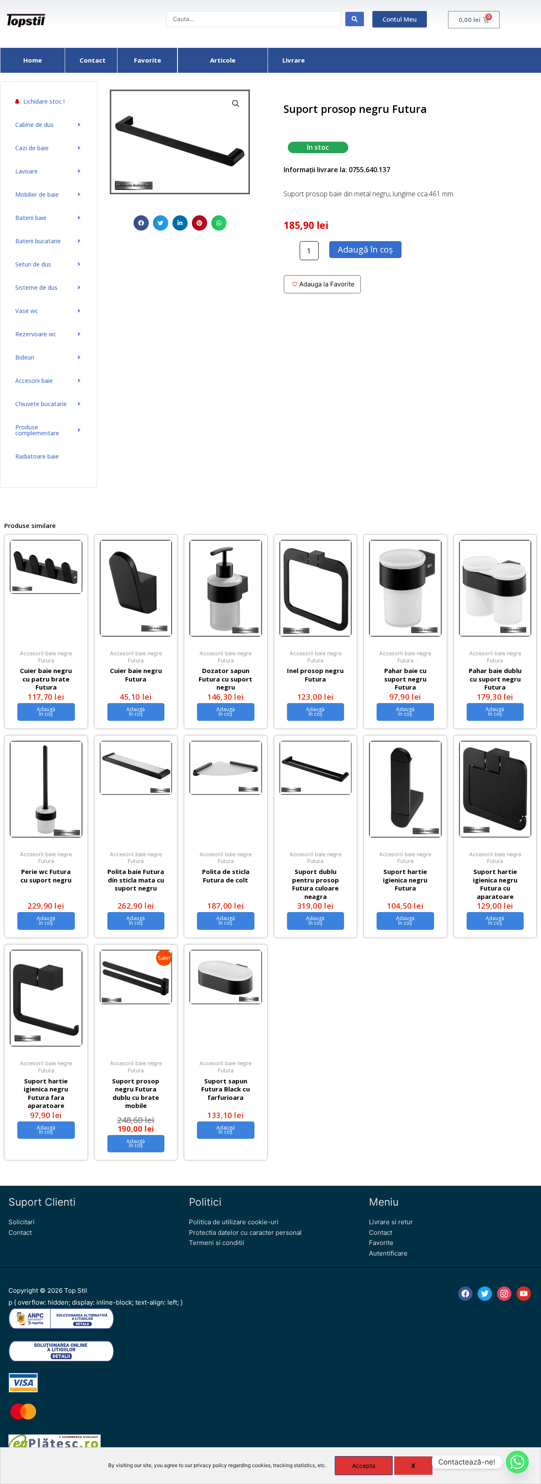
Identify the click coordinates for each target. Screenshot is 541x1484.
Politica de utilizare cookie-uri (234, 1222)
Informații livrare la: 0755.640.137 (337, 169)
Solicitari (21, 1222)
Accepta (363, 1465)
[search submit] (354, 19)
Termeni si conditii (216, 1243)
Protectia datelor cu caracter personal (245, 1232)
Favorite (381, 1243)
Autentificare (388, 1253)
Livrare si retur (391, 1222)
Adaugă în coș (365, 249)
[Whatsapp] (517, 1462)
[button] (141, 223)
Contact (20, 1232)
